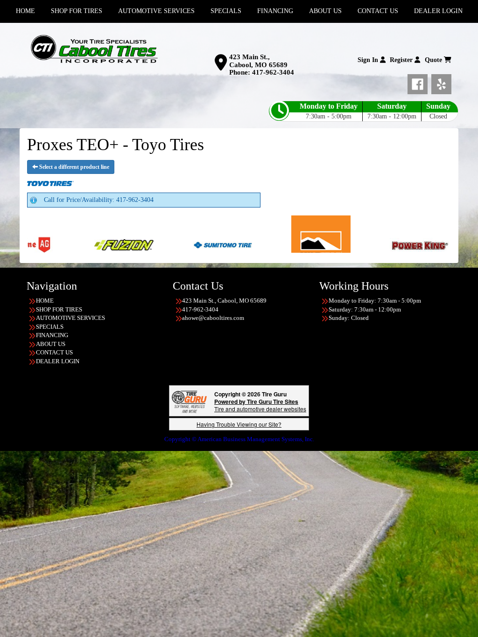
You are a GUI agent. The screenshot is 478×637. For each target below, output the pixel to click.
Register (402, 59)
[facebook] (419, 82)
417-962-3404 (273, 72)
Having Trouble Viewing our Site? (239, 424)
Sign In (369, 59)
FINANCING (52, 335)
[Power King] (364, 244)
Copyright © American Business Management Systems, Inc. (239, 439)
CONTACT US (54, 352)
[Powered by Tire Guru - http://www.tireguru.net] (189, 401)
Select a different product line (73, 167)
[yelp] (441, 82)
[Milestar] (266, 244)
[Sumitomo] (167, 244)
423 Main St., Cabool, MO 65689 (258, 61)
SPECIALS (49, 326)
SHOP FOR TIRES (59, 309)
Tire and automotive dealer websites (260, 405)
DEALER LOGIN (57, 361)
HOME (45, 300)
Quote (434, 59)
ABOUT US (50, 343)
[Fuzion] (69, 244)
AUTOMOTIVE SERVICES (70, 317)
